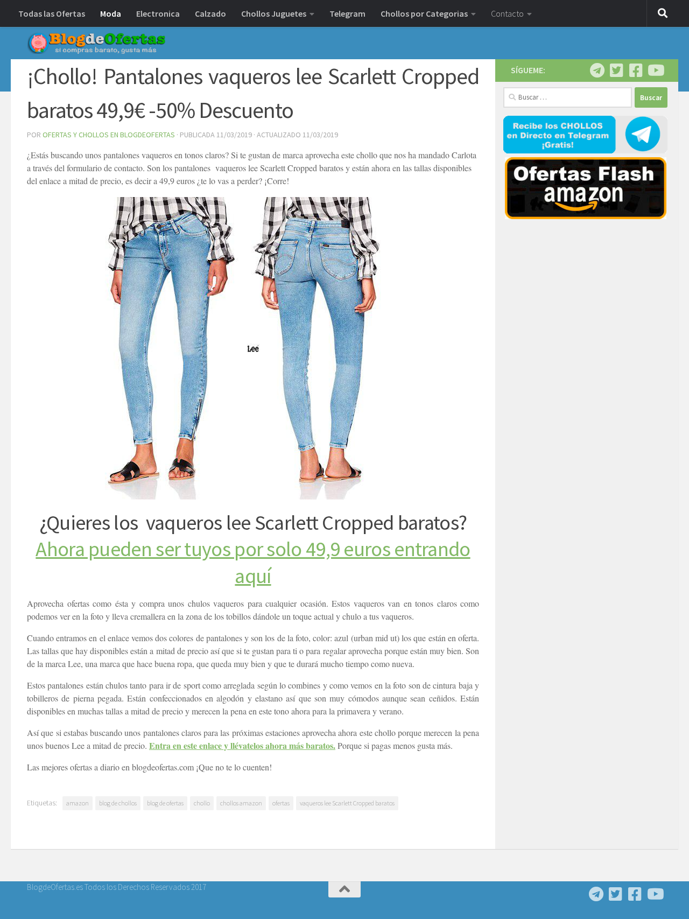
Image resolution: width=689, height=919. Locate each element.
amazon (77, 803)
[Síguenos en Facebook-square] (635, 70)
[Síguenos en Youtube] (655, 70)
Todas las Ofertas (51, 13)
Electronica (158, 13)
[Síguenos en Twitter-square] (616, 70)
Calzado (210, 13)
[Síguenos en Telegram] (596, 70)
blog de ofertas (165, 803)
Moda (110, 13)
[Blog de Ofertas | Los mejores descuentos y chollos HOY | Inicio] (96, 43)
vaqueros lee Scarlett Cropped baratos (347, 803)
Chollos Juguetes (273, 13)
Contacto (507, 13)
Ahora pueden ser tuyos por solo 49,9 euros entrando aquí (253, 562)
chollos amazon (241, 803)
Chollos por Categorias (424, 13)
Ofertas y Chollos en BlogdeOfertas (109, 134)
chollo (202, 803)
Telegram (347, 13)
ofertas (281, 803)
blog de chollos (118, 803)
